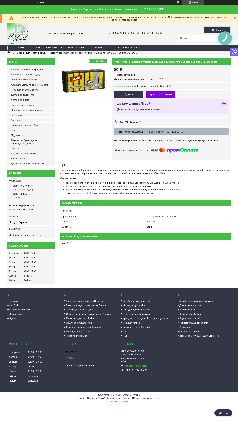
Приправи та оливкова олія (26, 110)
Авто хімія (16, 120)
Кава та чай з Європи (23, 104)
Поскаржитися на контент (119, 398)
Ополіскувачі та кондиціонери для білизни (88, 314)
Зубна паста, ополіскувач (136, 314)
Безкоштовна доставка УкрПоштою (84, 301)
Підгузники (17, 135)
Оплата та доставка (19, 309)
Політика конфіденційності (146, 398)
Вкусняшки (17, 115)
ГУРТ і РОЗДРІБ (154, 9)
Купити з (154, 94)
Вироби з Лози (19, 158)
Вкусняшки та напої (189, 318)
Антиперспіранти (188, 309)
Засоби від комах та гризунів (27, 69)
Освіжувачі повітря (189, 331)
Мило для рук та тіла (134, 305)
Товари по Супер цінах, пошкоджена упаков (24, 142)
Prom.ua (136, 395)
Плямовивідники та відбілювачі (82, 318)
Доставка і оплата (128, 47)
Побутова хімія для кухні (25, 79)
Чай (125, 336)
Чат (226, 413)
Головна (19, 47)
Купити (128, 94)
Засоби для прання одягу (25, 74)
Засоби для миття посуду (31, 52)
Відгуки (15, 148)
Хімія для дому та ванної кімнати (30, 84)
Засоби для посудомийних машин (197, 301)
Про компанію (76, 47)
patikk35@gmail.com (23, 205)
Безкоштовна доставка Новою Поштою (86, 305)
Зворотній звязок (18, 314)
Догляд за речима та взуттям (27, 163)
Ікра (13, 130)
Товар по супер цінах (77, 336)
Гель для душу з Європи (25, 89)
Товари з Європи (46, 47)
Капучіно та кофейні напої (136, 327)
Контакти (101, 47)
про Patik (14, 305)
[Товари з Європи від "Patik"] (17, 43)
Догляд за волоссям (22, 94)
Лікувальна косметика (23, 153)
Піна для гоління (131, 322)
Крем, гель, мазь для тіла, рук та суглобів (145, 318)
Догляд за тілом (20, 99)
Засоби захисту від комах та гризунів (199, 336)
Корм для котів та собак (24, 125)
